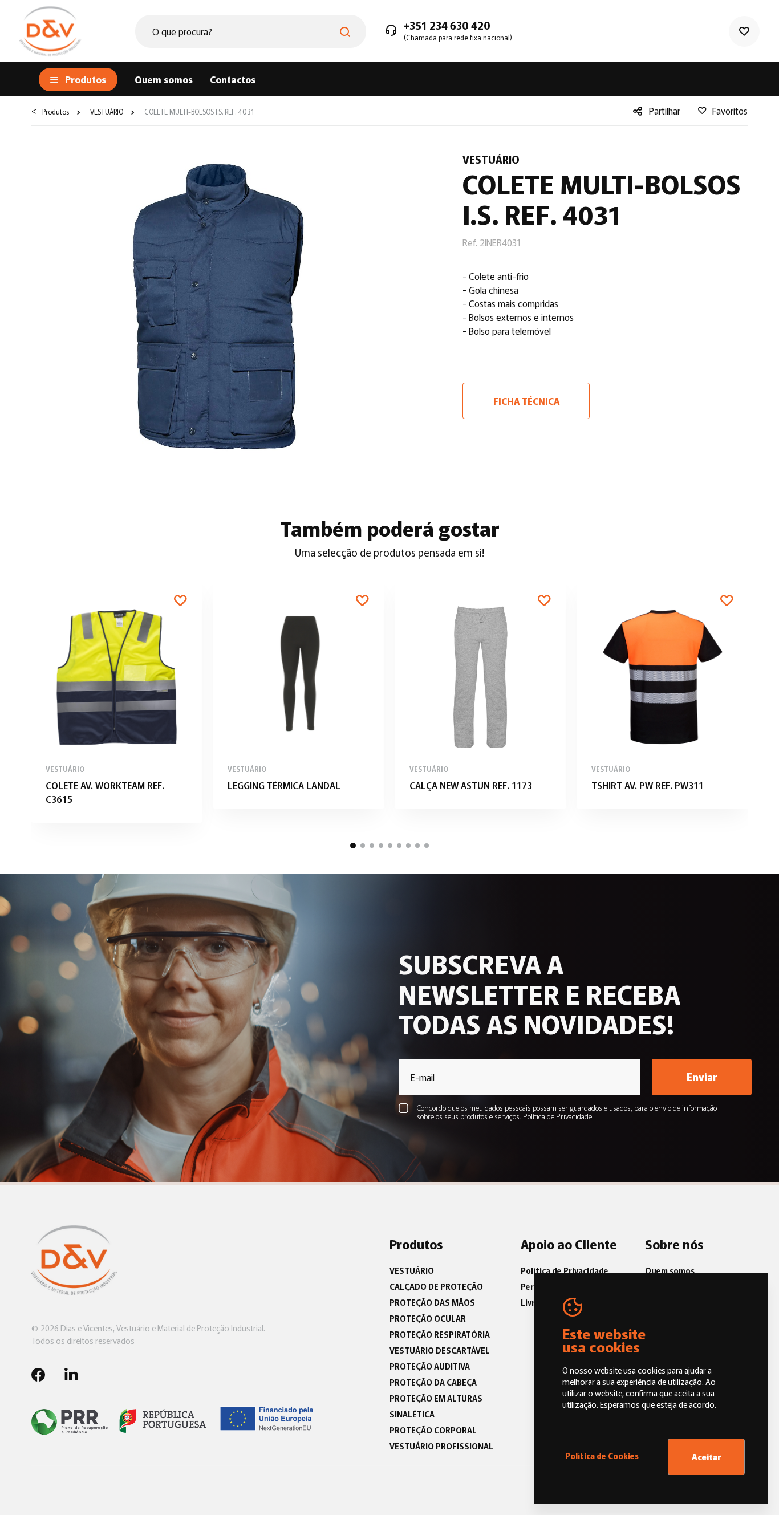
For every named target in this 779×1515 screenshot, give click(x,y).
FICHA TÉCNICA (526, 401)
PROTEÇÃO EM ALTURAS (436, 1398)
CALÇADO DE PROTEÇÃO (436, 1286)
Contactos (232, 79)
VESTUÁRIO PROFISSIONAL (441, 1446)
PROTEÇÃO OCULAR (428, 1318)
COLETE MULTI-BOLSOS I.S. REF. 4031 (198, 111)
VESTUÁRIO (105, 111)
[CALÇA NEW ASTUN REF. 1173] (480, 693)
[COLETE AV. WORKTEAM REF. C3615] (116, 700)
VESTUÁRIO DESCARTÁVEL (440, 1350)
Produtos (55, 111)
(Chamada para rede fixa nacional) (458, 37)
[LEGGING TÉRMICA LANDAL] (298, 693)
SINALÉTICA (412, 1414)
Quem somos (164, 79)
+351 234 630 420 (447, 26)
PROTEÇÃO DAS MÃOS (432, 1302)
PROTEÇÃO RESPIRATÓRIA (440, 1334)
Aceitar (706, 1457)
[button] (353, 845)
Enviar (702, 1076)
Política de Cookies (602, 1455)
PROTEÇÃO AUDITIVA (430, 1366)
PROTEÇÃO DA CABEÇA (433, 1382)
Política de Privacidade (564, 1270)
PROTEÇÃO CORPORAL (433, 1430)
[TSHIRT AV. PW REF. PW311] (662, 693)
